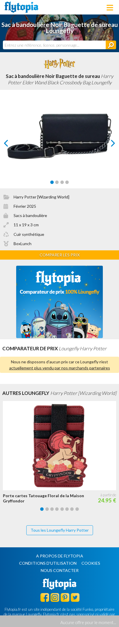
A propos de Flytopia (59, 555)
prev (12, 145)
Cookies (90, 563)
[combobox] (54, 45)
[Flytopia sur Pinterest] (65, 597)
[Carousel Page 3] (62, 182)
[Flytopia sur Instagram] (55, 597)
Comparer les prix (60, 254)
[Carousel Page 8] (77, 509)
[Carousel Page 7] (72, 509)
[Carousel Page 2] (57, 182)
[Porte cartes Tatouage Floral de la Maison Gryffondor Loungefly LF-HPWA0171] (61, 445)
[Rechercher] (111, 45)
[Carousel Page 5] (62, 509)
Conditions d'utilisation (48, 563)
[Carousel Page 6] (67, 509)
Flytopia (21, 7)
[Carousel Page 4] (67, 182)
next (106, 145)
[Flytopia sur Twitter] (75, 597)
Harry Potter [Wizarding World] (41, 196)
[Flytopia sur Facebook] (44, 597)
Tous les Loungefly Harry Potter (60, 530)
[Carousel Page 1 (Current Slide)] (52, 182)
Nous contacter (60, 570)
